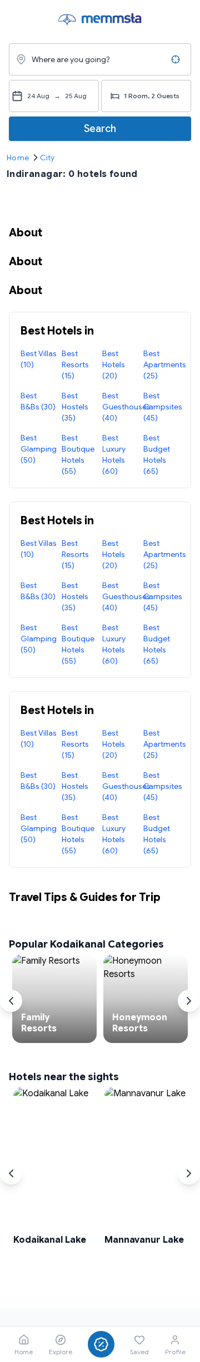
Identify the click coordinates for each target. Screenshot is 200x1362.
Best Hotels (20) (113, 364)
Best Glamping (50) (39, 449)
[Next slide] (189, 1001)
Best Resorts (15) (75, 364)
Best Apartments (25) (164, 364)
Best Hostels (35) (75, 407)
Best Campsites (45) (162, 407)
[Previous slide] (11, 1001)
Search (100, 129)
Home (18, 158)
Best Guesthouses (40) (126, 407)
